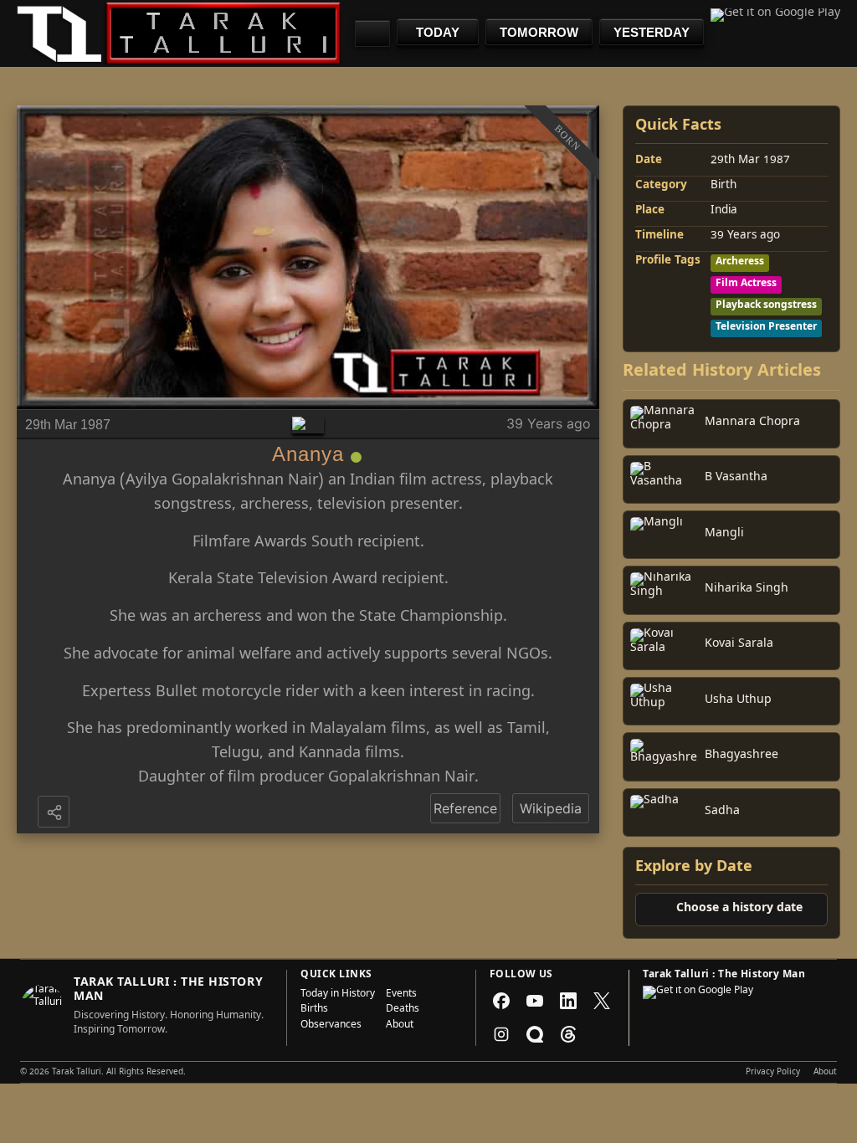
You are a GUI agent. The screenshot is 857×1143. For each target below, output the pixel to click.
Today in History (337, 995)
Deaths (402, 1010)
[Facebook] (501, 1000)
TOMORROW (539, 32)
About (399, 1026)
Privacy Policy (773, 1073)
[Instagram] (501, 1034)
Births (314, 1010)
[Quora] (535, 1034)
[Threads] (568, 1034)
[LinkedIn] (568, 1000)
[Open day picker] (372, 33)
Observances (331, 1026)
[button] (55, 813)
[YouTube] (535, 1000)
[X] (601, 1000)
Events (401, 995)
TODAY (437, 32)
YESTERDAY (651, 32)
